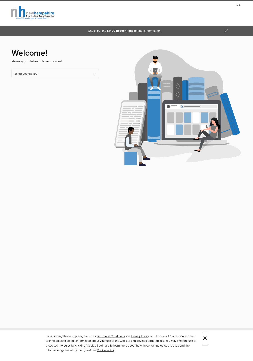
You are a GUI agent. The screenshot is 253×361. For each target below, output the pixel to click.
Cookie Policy (105, 350)
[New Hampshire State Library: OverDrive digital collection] (32, 13)
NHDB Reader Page (120, 31)
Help (238, 5)
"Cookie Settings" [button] (97, 345)
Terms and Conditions (111, 336)
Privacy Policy (140, 336)
